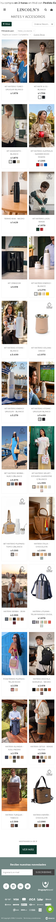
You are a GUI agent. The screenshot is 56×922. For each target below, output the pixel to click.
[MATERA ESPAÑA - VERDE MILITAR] (43, 825)
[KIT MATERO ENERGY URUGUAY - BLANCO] (14, 383)
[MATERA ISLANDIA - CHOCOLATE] (18, 757)
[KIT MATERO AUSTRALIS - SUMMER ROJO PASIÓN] (42, 125)
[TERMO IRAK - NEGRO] (14, 193)
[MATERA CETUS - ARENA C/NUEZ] (45, 757)
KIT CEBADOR (14, 283)
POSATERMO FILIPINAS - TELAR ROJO (14, 680)
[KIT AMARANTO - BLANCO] (14, 125)
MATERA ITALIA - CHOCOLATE (41, 545)
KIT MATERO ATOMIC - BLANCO (14, 349)
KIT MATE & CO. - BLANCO (41, 88)
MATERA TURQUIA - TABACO (14, 816)
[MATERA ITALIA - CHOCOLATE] (42, 518)
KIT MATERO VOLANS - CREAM (41, 349)
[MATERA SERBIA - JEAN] (14, 586)
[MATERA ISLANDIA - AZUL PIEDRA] (14, 721)
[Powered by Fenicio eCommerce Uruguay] (50, 918)
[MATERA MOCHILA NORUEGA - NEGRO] (42, 653)
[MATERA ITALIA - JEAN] (49, 554)
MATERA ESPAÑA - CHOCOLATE (41, 816)
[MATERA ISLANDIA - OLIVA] (14, 761)
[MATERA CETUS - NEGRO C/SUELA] (43, 761)
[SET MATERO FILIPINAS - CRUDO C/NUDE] (16, 554)
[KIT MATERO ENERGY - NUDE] (43, 293)
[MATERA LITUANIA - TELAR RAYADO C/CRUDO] (41, 622)
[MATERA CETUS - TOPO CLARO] (49, 757)
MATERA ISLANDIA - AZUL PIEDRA (14, 748)
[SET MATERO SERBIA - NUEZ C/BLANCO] (14, 447)
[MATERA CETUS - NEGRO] (39, 761)
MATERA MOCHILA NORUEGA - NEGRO (41, 680)
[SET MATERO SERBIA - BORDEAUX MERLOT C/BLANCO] (20, 483)
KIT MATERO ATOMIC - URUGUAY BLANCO (41, 410)
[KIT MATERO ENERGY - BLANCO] (42, 258)
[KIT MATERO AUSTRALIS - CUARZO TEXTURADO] (41, 164)
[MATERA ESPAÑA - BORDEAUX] (47, 825)
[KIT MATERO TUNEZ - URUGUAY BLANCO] (14, 61)
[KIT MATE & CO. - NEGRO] (43, 97)
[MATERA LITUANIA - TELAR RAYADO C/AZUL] (42, 586)
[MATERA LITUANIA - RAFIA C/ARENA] (45, 622)
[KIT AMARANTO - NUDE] (18, 161)
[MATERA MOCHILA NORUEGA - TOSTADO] (37, 689)
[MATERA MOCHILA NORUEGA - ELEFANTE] (41, 693)
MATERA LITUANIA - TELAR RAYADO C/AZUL (41, 612)
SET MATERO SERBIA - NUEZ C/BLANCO (14, 474)
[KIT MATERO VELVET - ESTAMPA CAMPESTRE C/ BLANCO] (42, 447)
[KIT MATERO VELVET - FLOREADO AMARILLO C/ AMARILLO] (45, 486)
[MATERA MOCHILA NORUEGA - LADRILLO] (49, 689)
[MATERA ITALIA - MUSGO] (37, 554)
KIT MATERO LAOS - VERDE (42, 220)
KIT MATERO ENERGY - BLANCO (41, 284)
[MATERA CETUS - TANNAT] (37, 757)
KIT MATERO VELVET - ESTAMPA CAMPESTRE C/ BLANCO (41, 476)
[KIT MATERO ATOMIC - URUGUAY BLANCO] (42, 383)
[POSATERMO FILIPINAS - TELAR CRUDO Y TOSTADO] (16, 689)
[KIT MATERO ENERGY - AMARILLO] (47, 293)
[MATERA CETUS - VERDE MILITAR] (42, 721)
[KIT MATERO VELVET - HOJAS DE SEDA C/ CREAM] (41, 490)
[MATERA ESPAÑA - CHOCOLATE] (42, 789)
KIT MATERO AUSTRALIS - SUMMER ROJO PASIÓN (42, 154)
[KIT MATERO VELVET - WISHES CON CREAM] (41, 486)
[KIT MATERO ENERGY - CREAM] (39, 293)
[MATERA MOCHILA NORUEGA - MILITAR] (45, 689)
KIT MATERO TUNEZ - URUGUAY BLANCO (14, 88)
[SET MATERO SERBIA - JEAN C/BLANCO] (12, 483)
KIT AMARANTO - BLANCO (14, 152)
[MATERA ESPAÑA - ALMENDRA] (39, 825)
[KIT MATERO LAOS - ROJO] (41, 229)
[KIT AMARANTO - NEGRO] (14, 161)
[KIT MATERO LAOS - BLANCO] (45, 229)
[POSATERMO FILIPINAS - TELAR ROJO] (14, 653)
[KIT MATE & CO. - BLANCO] (42, 61)
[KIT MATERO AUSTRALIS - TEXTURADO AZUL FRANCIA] (45, 164)
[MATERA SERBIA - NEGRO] (14, 619)
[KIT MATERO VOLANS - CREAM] (42, 322)
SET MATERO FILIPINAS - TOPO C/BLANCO (14, 545)
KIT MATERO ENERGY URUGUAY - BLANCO (14, 410)
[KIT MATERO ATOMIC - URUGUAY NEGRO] (43, 419)
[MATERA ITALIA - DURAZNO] (41, 554)
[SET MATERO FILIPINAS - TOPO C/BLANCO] (14, 518)
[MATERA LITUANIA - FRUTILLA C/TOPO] (49, 622)
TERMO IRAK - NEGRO (14, 218)
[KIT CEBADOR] (14, 258)
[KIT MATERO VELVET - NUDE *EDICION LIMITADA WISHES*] (37, 486)
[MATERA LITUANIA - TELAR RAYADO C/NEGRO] (37, 622)
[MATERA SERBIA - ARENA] (10, 619)
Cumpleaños (15, 35)
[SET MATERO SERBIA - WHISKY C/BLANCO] (16, 483)
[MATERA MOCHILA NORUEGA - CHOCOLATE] (41, 689)
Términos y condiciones (32, 918)
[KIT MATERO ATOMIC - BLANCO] (14, 322)
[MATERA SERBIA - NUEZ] (18, 619)
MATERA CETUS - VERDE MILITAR (41, 748)
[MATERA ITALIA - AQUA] (41, 558)
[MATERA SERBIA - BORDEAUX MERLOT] (14, 622)
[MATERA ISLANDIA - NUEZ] (10, 757)
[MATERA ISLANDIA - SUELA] (22, 757)
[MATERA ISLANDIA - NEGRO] (14, 757)
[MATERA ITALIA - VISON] (45, 554)
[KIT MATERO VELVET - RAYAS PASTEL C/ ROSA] (49, 486)
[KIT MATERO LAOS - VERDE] (42, 193)
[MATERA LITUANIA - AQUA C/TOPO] (41, 625)
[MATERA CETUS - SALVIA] (41, 757)
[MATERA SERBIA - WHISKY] (22, 619)
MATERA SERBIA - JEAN (14, 611)
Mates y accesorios (25, 31)
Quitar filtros (39, 34)
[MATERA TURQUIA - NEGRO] (16, 825)
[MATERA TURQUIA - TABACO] (14, 789)
